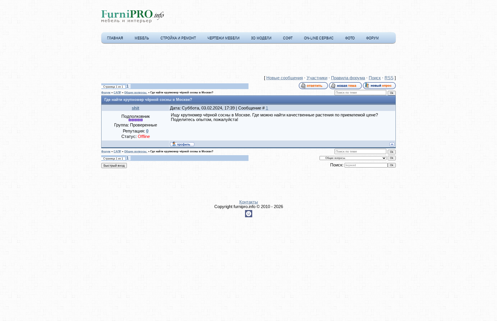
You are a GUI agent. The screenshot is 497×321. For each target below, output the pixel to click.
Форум (372, 38)
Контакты (248, 202)
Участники (317, 78)
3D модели (261, 38)
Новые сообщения (284, 78)
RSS (389, 78)
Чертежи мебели (223, 38)
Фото (350, 38)
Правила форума (348, 78)
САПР (117, 92)
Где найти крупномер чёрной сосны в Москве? (181, 92)
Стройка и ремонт (178, 38)
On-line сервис (319, 38)
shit (135, 108)
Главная (115, 38)
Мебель (142, 38)
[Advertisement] (248, 61)
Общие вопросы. (135, 92)
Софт (288, 38)
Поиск (375, 78)
